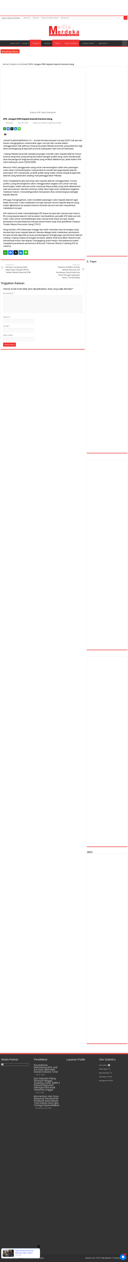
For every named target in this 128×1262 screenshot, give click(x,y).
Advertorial (65, 18)
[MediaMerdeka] (64, 30)
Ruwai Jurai (14, 43)
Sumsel (24, 43)
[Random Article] (124, 43)
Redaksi (36, 18)
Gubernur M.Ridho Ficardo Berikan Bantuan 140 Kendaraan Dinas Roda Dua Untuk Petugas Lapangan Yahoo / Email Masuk (68, 271)
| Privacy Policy (119, 1258)
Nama (7, 317)
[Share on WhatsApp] (4, 128)
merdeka (9, 123)
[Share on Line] (19, 128)
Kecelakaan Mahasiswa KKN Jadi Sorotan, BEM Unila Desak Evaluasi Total (46, 1068)
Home (5, 64)
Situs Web (8, 335)
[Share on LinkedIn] (15, 128)
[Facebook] (106, 18)
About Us (27, 18)
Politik (57, 43)
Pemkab (47, 43)
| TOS (97, 1258)
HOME (4, 43)
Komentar (9, 293)
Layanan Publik (87, 43)
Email (6, 326)
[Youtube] (111, 18)
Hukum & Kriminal (70, 43)
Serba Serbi (102, 43)
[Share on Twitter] (11, 128)
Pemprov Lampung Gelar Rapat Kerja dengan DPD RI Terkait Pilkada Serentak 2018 (18, 269)
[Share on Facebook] (8, 128)
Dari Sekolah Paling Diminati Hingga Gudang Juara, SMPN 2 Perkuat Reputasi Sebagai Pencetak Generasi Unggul (47, 1084)
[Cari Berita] (125, 18)
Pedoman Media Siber (49, 18)
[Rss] (103, 18)
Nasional (36, 43)
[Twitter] (108, 18)
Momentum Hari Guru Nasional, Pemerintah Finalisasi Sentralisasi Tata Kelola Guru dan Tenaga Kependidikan (46, 1101)
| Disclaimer (106, 1258)
